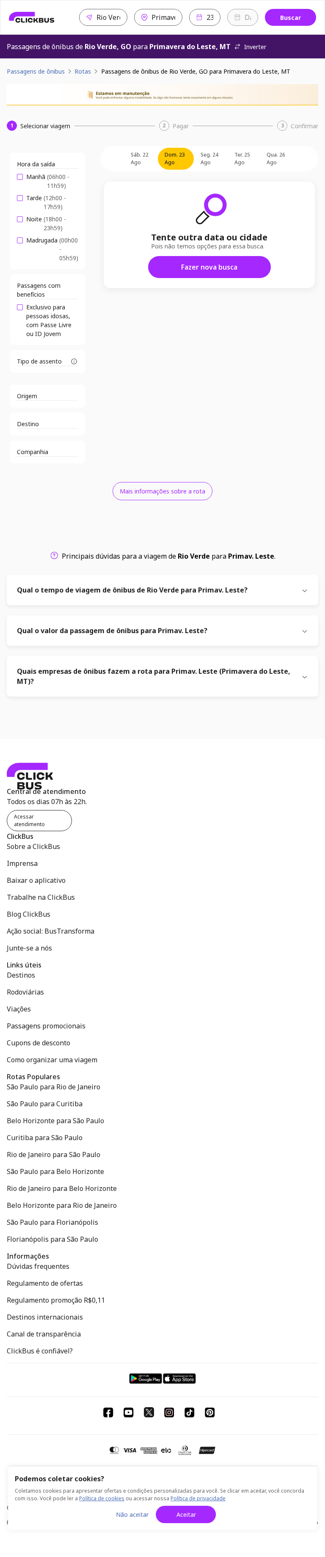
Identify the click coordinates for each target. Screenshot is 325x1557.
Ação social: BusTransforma (50, 931)
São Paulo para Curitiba (45, 1103)
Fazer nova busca (209, 267)
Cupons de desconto (38, 1042)
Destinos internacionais (45, 1317)
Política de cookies (101, 1498)
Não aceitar (132, 1514)
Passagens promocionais (46, 1026)
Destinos (21, 975)
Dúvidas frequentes (38, 1266)
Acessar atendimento (29, 820)
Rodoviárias (25, 992)
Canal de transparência (44, 1334)
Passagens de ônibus (36, 71)
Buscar (290, 18)
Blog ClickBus (28, 914)
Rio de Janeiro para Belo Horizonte (62, 1188)
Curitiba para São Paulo (45, 1137)
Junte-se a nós (29, 948)
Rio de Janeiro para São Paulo (53, 1154)
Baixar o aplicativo (36, 880)
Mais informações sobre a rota (162, 491)
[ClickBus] (32, 17)
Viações (19, 1009)
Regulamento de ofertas (45, 1283)
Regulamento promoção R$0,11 (56, 1300)
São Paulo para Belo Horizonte (55, 1171)
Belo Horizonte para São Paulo (55, 1120)
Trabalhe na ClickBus (41, 897)
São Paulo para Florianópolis (52, 1222)
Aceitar (186, 1514)
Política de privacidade (198, 1498)
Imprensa (22, 863)
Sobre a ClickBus (33, 846)
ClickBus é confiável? (40, 1351)
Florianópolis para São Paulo (52, 1239)
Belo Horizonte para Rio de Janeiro (62, 1205)
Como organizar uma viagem (52, 1059)
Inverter (255, 47)
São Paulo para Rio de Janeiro (53, 1086)
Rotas (82, 71)
